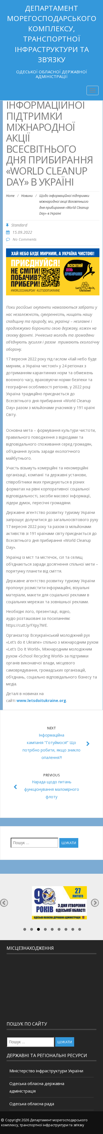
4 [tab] (45, 930)
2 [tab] (31, 930)
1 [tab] (24, 930)
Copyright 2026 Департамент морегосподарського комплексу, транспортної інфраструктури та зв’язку (44, 1122)
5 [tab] (52, 930)
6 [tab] (59, 930)
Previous (4, 903)
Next (95, 903)
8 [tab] (73, 930)
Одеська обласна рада (31, 1103)
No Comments (25, 239)
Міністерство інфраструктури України (46, 1070)
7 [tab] (66, 930)
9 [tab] (79, 930)
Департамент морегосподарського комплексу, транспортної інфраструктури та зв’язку (51, 33)
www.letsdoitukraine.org (40, 700)
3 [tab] (38, 930)
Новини (27, 195)
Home (10, 195)
